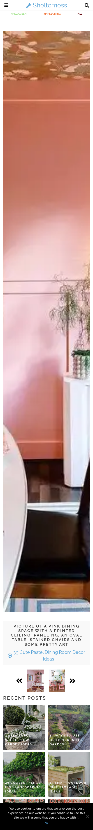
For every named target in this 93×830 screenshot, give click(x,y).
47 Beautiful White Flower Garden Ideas (19, 740)
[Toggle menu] (6, 5)
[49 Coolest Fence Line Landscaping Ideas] (24, 774)
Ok (47, 823)
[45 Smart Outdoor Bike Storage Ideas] (69, 774)
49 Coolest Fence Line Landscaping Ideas (23, 787)
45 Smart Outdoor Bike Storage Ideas (68, 787)
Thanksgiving (51, 13)
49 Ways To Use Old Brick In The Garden (66, 740)
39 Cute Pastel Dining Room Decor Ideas (48, 656)
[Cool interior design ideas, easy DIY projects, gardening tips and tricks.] (46, 7)
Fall (79, 13)
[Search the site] (87, 6)
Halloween (18, 13)
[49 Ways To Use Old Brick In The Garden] (69, 727)
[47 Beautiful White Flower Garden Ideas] (24, 727)
